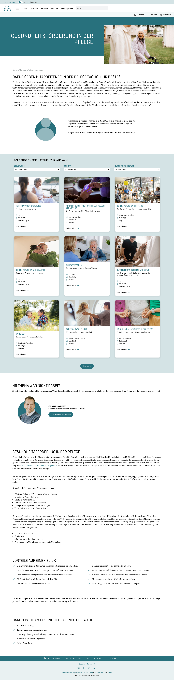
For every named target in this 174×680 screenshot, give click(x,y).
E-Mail (114, 658)
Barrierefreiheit (101, 673)
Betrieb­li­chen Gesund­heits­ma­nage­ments (39, 465)
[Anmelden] (135, 15)
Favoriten (153, 15)
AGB (84, 673)
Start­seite (15, 70)
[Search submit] (106, 8)
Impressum (79, 673)
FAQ (95, 673)
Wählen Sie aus (21, 169)
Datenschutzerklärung (68, 673)
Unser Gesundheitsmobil (50, 8)
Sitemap (109, 673)
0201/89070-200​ (53, 658)
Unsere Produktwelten (30, 8)
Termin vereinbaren (97, 658)
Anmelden (140, 15)
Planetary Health (67, 8)
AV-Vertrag (90, 673)
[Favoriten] (148, 15)
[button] (87, 366)
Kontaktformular (75, 658)
